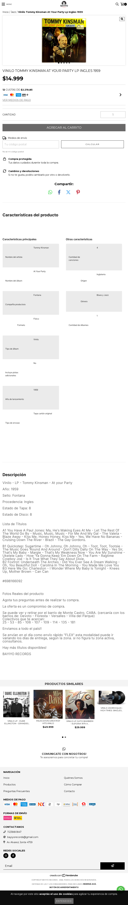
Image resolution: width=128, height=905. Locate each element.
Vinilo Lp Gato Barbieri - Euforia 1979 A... (79, 722)
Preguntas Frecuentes (16, 791)
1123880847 (14, 831)
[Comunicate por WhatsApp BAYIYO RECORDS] (121, 889)
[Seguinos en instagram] (5, 855)
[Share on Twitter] (68, 192)
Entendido (64, 901)
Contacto (69, 791)
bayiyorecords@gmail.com (22, 837)
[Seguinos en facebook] (13, 855)
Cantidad (9, 114)
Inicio (5, 12)
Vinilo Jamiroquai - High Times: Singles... (111, 709)
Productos (9, 784)
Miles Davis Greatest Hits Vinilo (48, 722)
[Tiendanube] (64, 876)
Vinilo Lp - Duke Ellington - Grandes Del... (16, 722)
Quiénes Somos (73, 777)
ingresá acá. (89, 884)
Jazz (13, 12)
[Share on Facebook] (59, 192)
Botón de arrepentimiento (64, 887)
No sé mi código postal (13, 151)
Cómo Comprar (73, 784)
